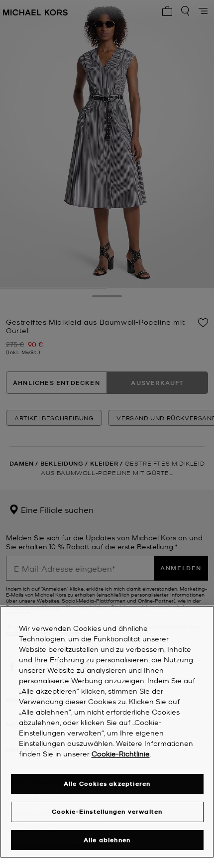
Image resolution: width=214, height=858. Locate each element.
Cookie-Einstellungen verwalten (107, 811)
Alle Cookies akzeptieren (107, 783)
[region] (107, 732)
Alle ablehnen (107, 840)
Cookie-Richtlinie (121, 753)
